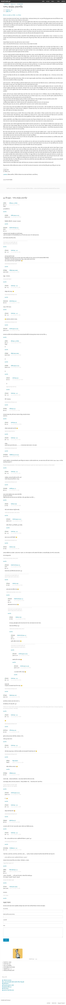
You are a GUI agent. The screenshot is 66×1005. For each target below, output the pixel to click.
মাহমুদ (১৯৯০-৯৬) (12, 695)
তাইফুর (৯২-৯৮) (12, 773)
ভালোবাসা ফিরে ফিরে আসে (8, 990)
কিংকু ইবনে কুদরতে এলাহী (8, 985)
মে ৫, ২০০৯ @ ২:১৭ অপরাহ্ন (21, 619)
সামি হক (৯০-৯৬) (12, 730)
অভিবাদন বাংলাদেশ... (7, 980)
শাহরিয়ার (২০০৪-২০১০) (14, 454)
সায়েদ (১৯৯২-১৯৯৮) (13, 886)
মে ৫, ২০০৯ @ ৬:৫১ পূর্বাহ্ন (15, 252)
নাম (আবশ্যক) (5, 908)
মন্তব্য (4, 925)
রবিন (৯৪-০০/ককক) (13, 203)
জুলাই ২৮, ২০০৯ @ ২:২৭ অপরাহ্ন (15, 871)
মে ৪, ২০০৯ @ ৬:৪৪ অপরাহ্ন (14, 229)
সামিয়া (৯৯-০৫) (12, 408)
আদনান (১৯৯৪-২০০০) (17, 519)
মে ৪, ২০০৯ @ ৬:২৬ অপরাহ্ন (16, 217)
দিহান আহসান (15, 761)
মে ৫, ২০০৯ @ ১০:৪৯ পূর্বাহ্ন (14, 548)
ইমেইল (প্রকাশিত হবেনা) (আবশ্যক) (9, 914)
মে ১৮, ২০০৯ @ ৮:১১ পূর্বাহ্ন (16, 747)
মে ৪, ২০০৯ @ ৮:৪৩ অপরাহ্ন (14, 330)
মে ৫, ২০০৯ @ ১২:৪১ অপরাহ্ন (14, 697)
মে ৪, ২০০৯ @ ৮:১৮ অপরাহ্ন (14, 302)
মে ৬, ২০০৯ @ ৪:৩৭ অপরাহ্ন (14, 774)
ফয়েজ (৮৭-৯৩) (14, 504)
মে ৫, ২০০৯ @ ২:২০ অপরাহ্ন (22, 637)
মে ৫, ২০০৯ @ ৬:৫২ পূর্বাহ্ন (15, 315)
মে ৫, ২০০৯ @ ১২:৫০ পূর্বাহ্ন (14, 456)
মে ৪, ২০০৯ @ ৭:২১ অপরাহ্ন (14, 272)
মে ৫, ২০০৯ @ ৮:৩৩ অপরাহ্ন (16, 533)
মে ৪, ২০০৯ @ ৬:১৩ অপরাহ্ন (14, 204)
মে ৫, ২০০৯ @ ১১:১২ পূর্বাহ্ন (17, 521)
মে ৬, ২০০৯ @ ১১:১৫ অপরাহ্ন (14, 822)
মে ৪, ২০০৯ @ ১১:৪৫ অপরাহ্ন (18, 379)
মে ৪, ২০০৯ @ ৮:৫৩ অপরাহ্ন (16, 355)
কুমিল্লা (7, 11)
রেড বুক (47, 1)
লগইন (58, 1)
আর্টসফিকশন (5, 983)
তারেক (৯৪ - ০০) (13, 4)
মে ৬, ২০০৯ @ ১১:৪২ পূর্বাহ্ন (14, 732)
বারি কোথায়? (6, 988)
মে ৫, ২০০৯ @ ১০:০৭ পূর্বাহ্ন (14, 490)
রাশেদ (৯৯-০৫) (15, 378)
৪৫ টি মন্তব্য (19, 15)
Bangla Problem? (61, 1003)
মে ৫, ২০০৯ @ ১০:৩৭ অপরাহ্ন (25, 667)
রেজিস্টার (63, 1)
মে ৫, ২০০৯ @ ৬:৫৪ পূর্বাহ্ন (15, 473)
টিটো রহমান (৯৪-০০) (13, 870)
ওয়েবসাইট (5, 920)
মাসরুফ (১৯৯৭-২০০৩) (13, 328)
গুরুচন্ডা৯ (5, 174)
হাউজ (43, 1)
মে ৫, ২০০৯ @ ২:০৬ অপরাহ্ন (16, 566)
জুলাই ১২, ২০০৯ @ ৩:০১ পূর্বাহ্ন (18, 762)
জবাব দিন (4, 211)
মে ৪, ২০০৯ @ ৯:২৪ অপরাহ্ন (16, 367)
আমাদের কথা (54, 1003)
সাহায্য (52, 1)
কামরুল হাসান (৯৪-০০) (13, 227)
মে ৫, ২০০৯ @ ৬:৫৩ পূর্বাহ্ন (15, 439)
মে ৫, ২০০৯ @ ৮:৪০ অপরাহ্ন (16, 716)
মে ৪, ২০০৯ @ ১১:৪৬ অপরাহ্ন (16, 424)
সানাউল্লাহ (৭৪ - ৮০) (13, 848)
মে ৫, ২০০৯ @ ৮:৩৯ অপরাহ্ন (16, 680)
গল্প (10, 11)
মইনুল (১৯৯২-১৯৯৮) (15, 353)
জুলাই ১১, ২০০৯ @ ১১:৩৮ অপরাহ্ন (15, 849)
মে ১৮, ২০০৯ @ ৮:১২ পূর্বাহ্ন (16, 834)
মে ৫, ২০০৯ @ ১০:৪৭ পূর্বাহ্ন (16, 505)
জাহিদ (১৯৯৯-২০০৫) (15, 215)
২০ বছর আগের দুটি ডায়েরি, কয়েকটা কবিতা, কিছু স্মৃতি (13, 982)
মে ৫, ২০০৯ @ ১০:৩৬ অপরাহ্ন (24, 655)
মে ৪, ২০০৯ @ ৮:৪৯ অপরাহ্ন (16, 342)
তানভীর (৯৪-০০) (12, 488)
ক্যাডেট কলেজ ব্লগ (5, 1)
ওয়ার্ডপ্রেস (48, 1003)
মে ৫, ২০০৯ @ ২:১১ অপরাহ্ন (17, 585)
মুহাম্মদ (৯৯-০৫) (12, 820)
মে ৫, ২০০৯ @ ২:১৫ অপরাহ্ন (19, 600)
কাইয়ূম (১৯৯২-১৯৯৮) (13, 270)
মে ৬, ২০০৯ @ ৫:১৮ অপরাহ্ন (16, 794)
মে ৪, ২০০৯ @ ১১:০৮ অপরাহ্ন (14, 410)
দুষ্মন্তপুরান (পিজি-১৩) (7, 987)
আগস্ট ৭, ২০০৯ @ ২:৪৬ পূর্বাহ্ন (14, 888)
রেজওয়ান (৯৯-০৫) (12, 301)
